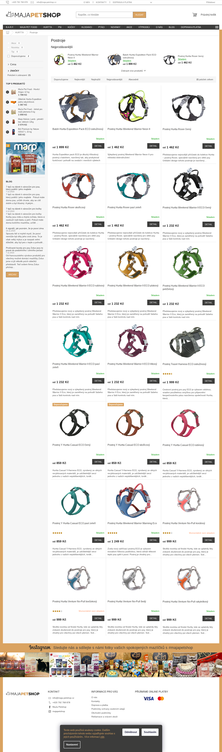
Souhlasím (150, 732)
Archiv (12, 274)
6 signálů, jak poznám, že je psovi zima (25, 228)
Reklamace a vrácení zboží (104, 716)
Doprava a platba (122, 2)
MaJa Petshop (59, 707)
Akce (15, 43)
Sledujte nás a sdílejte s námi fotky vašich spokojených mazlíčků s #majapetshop (123, 647)
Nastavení (72, 744)
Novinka (17, 47)
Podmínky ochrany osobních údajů (108, 709)
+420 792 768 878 (61, 702)
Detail (98, 146)
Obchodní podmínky (101, 713)
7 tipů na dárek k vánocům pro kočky (24, 209)
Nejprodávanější (114, 79)
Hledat (139, 15)
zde (102, 737)
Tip (14, 51)
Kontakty (101, 2)
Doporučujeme (20, 56)
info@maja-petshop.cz (63, 698)
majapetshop (58, 711)
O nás (87, 2)
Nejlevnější (79, 79)
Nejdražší (95, 79)
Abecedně (133, 79)
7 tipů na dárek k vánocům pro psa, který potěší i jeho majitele (23, 188)
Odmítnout (131, 732)
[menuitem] (10, 27)
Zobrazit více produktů (132, 71)
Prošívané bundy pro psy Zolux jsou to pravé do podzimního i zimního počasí (24, 249)
